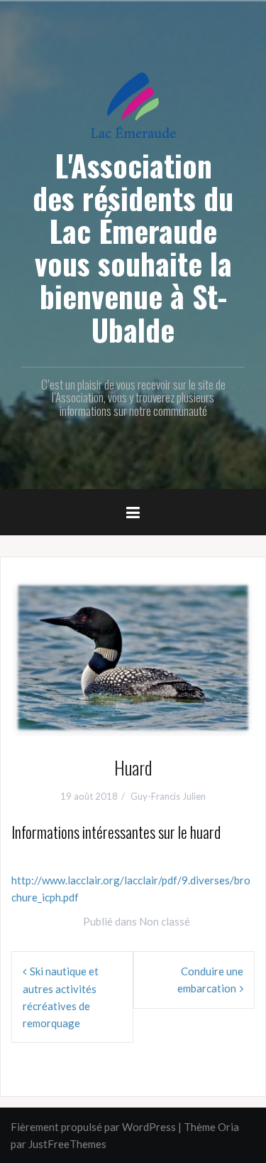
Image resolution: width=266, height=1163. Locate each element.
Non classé (164, 921)
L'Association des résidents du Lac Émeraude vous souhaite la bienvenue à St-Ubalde (133, 247)
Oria (228, 1126)
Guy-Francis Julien (168, 796)
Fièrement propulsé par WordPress (93, 1126)
